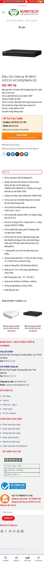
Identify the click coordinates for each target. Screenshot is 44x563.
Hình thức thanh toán (11, 442)
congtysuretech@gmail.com (17, 385)
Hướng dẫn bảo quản (11, 433)
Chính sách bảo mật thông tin (15, 446)
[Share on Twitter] (13, 154)
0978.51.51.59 (9, 361)
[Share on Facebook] (8, 154)
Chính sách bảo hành (11, 429)
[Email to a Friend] (17, 154)
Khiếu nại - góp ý (10, 405)
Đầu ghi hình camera (14, 21)
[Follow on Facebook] (18, 5)
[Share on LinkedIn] (26, 154)
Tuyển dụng (7, 409)
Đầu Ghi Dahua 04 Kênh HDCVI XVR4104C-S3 (11, 327)
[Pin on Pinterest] (22, 154)
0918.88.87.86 (20, 382)
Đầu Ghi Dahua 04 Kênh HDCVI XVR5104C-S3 (32, 327)
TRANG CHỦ (20, 549)
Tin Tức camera (9, 413)
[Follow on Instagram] (21, 5)
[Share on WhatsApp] (4, 154)
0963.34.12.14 (9, 376)
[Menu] (3, 12)
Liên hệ (6, 400)
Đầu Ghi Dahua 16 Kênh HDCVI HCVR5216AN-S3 (21, 149)
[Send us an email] (25, 5)
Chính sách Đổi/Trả (11, 437)
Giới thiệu (6, 396)
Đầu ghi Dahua (32, 21)
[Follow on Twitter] (23, 5)
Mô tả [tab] (6, 172)
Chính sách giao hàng (11, 424)
